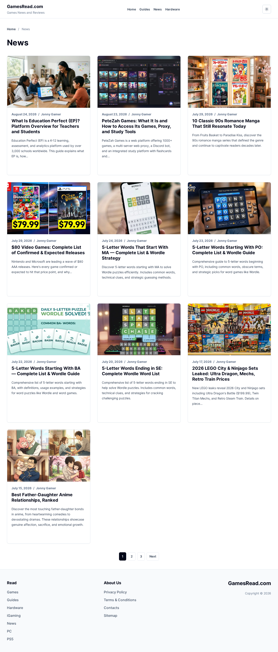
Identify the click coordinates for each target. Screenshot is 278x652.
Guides (144, 9)
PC (9, 631)
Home (131, 9)
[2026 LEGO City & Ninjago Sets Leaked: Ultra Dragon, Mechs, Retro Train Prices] (229, 329)
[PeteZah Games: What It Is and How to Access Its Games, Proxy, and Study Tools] (139, 82)
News (158, 9)
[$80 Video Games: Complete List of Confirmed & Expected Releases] (48, 208)
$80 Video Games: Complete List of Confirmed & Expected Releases (48, 250)
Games (12, 592)
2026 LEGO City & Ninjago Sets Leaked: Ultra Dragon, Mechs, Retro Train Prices (225, 374)
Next (152, 556)
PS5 (10, 639)
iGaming (14, 615)
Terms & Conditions (120, 600)
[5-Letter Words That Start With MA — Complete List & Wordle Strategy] (139, 208)
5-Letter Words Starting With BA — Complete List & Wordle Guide (46, 371)
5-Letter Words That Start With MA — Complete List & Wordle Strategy (135, 253)
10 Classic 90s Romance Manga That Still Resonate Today (226, 123)
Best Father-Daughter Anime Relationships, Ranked (42, 497)
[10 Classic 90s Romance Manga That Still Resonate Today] (229, 82)
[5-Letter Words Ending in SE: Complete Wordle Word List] (139, 329)
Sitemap (110, 615)
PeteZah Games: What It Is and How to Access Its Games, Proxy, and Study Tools (136, 126)
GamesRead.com (25, 6)
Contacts (111, 608)
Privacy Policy (115, 592)
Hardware (172, 9)
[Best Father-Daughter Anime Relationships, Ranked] (48, 456)
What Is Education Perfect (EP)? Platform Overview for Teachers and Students (46, 126)
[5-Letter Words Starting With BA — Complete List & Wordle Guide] (48, 329)
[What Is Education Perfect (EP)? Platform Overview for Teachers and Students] (48, 82)
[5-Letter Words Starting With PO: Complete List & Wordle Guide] (229, 208)
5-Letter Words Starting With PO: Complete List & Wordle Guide (227, 250)
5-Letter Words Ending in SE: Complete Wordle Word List (132, 371)
